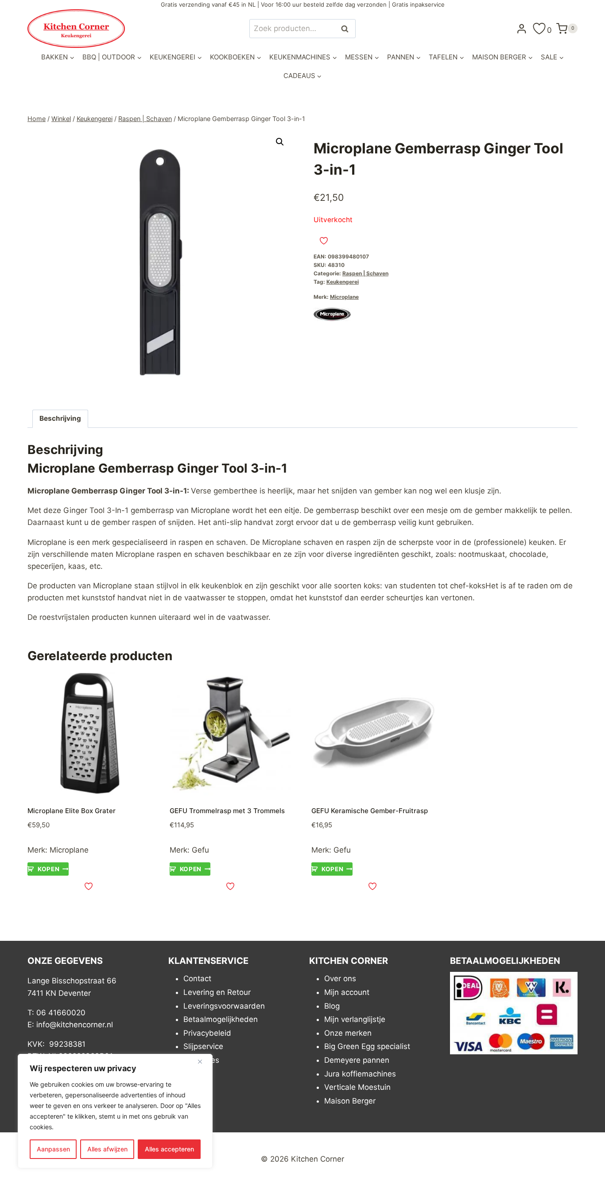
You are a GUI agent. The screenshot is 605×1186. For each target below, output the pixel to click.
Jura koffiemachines (360, 1073)
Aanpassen (53, 1149)
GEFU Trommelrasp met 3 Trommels (227, 810)
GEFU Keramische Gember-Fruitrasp (369, 810)
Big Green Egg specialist (367, 1046)
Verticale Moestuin (357, 1087)
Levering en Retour (217, 992)
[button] (280, 142)
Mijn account (346, 992)
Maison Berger (350, 1100)
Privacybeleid (207, 1033)
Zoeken (347, 28)
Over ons (340, 978)
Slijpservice (203, 1046)
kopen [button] (48, 869)
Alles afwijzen (107, 1149)
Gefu (200, 849)
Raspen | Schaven (365, 273)
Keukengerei (342, 281)
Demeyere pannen (356, 1060)
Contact (197, 978)
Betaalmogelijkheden (220, 1019)
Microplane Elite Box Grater (71, 810)
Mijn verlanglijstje (354, 1019)
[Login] (521, 28)
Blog (332, 1006)
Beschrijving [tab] (60, 418)
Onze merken (348, 1033)
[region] (115, 1111)
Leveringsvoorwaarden (224, 1006)
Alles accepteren (169, 1149)
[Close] (203, 1061)
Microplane (344, 297)
